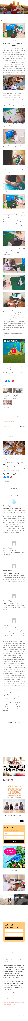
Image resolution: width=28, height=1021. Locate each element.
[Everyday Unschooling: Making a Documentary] (17, 390)
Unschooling (14, 457)
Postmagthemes (14, 1018)
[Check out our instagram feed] (12, 780)
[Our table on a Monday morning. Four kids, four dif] (14, 885)
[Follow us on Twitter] (7, 780)
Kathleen (5, 548)
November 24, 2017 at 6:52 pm (12, 508)
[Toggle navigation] (1, 20)
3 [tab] (14, 488)
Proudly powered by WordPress (11, 1014)
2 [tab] (13, 488)
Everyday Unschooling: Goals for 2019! (13, 463)
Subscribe (14, 841)
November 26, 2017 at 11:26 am (12, 551)
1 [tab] (11, 488)
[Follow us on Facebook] (4, 780)
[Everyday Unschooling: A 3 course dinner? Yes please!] (7, 402)
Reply (9, 506)
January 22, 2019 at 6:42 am (11, 603)
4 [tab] (16, 488)
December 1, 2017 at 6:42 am (11, 573)
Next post (22, 426)
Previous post (6, 426)
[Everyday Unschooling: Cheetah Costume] (7, 390)
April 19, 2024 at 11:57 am (10, 628)
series (17, 48)
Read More (6, 481)
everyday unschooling (10, 421)
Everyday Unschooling (14, 40)
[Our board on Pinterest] (9, 780)
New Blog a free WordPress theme (13, 1016)
